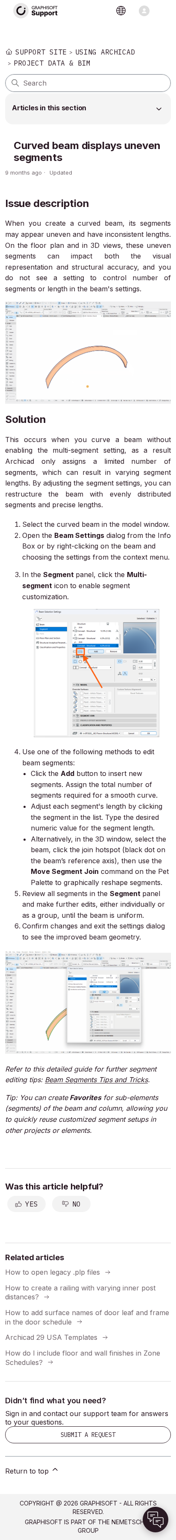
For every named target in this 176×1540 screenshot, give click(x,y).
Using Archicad (105, 52)
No (76, 1204)
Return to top (28, 1471)
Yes (31, 1204)
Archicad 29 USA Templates (51, 1337)
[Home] (36, 11)
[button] (155, 1519)
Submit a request (88, 1435)
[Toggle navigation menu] (144, 11)
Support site (41, 52)
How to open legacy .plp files (52, 1272)
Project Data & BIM (52, 63)
